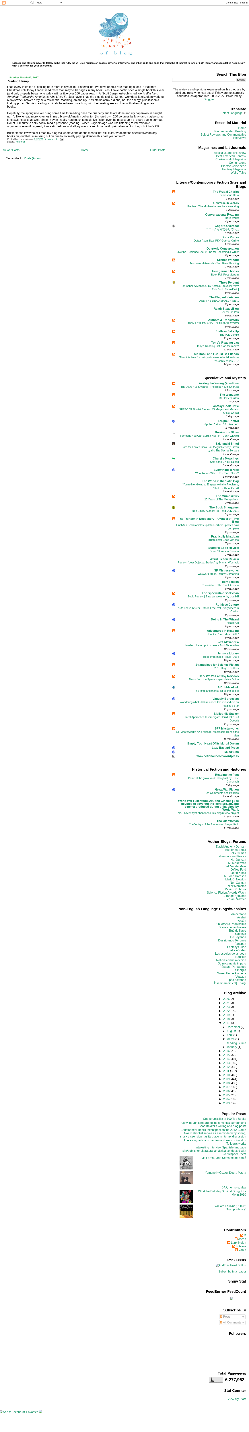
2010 (226, 1075)
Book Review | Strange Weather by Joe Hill (213, 596)
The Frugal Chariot (226, 191)
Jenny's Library (228, 653)
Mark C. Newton (235, 879)
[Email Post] (61, 139)
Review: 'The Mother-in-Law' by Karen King (213, 206)
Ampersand (238, 914)
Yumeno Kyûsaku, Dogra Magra (225, 1172)
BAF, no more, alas (234, 1187)
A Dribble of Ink (228, 687)
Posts (226, 1316)
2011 (226, 1071)
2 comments (51, 139)
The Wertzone (229, 394)
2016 (226, 1051)
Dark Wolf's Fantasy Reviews (219, 676)
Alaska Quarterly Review (230, 152)
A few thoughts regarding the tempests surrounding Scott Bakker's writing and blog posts (213, 1124)
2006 (226, 1091)
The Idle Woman (228, 821)
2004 (226, 1099)
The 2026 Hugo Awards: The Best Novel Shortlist (210, 386)
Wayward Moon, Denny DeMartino (218, 573)
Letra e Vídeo (237, 950)
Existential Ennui (227, 443)
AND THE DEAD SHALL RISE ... (219, 300)
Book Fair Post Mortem (225, 274)
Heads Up (233, 622)
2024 (226, 1002)
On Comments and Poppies (222, 792)
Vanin (242, 1249)
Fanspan (240, 943)
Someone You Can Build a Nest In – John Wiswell (209, 435)
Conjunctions (237, 162)
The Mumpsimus (227, 496)
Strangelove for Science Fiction (217, 664)
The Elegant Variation (224, 297)
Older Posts (157, 150)
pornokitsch (230, 581)
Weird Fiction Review (224, 559)
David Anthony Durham (231, 846)
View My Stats (237, 1399)
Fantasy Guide (236, 947)
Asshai (241, 917)
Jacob (242, 1239)
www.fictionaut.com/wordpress (218, 756)
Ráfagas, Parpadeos (232, 966)
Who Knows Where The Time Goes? (217, 473)
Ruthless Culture (227, 604)
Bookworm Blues (227, 432)
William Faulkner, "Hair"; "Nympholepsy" (230, 1208)
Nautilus (240, 956)
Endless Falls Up (227, 331)
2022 (226, 1011)
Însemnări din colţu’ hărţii (230, 983)
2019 (226, 1015)
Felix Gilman (238, 853)
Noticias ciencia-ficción (231, 960)
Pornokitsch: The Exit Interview (220, 585)
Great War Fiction (227, 789)
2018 (226, 1019)
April (230, 1035)
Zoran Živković (236, 899)
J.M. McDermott (236, 863)
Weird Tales (238, 172)
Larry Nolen (238, 1242)
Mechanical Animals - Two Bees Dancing (214, 263)
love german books (225, 271)
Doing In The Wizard (225, 619)
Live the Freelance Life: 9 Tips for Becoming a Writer (208, 251)
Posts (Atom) (32, 158)
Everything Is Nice (226, 469)
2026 (226, 998)
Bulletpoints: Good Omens (223, 539)
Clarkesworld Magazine (230, 159)
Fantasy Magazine (234, 169)
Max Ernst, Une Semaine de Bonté (223, 1157)
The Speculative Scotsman (220, 593)
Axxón (242, 920)
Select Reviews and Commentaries (223, 134)
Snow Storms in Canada (224, 551)
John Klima (239, 872)
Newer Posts (11, 150)
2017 (226, 1023)
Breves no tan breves (232, 927)
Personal (20, 141)
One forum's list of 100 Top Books (224, 1118)
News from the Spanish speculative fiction (214, 679)
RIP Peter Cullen (229, 398)
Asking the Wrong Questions (219, 383)
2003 (226, 1103)
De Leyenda (238, 937)
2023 (226, 1007)
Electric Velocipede (233, 166)
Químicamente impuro (232, 963)
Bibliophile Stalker (226, 713)
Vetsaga (241, 976)
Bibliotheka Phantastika (230, 924)
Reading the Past (227, 774)
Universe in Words (226, 203)
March (231, 1039)
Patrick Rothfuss (235, 889)
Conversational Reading (222, 214)
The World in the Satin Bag (220, 481)
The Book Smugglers (224, 507)
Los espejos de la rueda (230, 953)
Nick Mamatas (237, 886)
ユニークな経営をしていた (222, 229)
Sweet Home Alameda (231, 973)
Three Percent (229, 282)
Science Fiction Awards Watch (226, 892)
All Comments (231, 1322)
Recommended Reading (230, 131)
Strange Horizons (234, 895)
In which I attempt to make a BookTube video (212, 645)
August (231, 1031)
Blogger (209, 99)
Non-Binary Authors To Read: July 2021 (215, 510)
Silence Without (228, 259)
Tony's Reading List (225, 342)
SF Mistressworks (226, 570)
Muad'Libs (231, 751)
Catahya (240, 933)
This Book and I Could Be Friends (215, 354)
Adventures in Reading (223, 630)
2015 (226, 1055)
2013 (226, 1063)
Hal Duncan (238, 859)
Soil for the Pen (230, 312)
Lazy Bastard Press (225, 747)
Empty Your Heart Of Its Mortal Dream (213, 743)
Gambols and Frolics (232, 856)
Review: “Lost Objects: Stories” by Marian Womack (208, 562)
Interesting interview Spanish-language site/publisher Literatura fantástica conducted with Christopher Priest (214, 1151)
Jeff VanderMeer (235, 866)
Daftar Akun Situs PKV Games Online (216, 240)
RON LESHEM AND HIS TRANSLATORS (213, 323)
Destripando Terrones (232, 940)
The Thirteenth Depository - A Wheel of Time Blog (208, 520)
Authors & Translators (223, 320)
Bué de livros (237, 930)
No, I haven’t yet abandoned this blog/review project (208, 812)
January (232, 1047)
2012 (226, 1067)
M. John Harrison (235, 876)
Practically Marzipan (225, 536)
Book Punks (230, 237)
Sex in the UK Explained (224, 461)
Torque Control (228, 421)
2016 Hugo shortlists (226, 668)
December (234, 1027)
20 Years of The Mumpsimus (221, 499)
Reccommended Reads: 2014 (221, 656)
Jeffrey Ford (238, 869)
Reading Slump (18, 81)
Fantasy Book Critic (225, 406)
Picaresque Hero (229, 195)
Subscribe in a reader (232, 1271)
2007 (226, 1087)
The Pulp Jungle (229, 334)
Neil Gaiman (238, 882)
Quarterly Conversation (223, 248)
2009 (226, 1079)
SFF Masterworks (227, 728)
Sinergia (240, 970)
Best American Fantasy (231, 156)
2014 (226, 1059)
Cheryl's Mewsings (226, 458)
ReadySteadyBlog (226, 308)
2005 (226, 1095)
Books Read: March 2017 (223, 634)
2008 (226, 1083)
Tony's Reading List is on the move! (218, 345)
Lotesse (241, 1246)
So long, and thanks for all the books (217, 690)
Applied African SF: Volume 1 (221, 424)
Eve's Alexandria (227, 642)
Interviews (239, 137)
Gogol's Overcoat (227, 225)
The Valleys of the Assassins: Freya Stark (214, 824)
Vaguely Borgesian (226, 698)
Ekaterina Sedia (235, 849)
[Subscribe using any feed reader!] (231, 1265)
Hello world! (232, 217)
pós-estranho (237, 979)
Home (85, 150)
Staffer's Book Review (223, 547)
